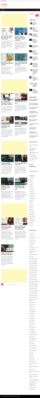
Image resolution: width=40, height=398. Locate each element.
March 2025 (31, 209)
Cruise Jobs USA (32, 238)
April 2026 (31, 186)
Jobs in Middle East (32, 332)
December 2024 (32, 214)
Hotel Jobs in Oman (32, 283)
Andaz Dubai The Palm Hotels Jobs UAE (33, 116)
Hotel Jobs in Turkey (33, 297)
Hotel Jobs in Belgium (33, 263)
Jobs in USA (31, 356)
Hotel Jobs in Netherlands (34, 281)
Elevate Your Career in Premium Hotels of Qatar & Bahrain (7, 63)
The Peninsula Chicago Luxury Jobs (20, 164)
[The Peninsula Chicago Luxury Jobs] (30, 45)
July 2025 (31, 202)
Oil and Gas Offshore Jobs (34, 379)
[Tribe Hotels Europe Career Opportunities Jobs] (30, 57)
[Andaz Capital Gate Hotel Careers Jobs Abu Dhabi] (30, 83)
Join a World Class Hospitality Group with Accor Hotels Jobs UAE (6, 103)
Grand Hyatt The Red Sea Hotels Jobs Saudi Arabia (33, 104)
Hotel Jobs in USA (32, 302)
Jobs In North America (33, 334)
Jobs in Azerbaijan (32, 311)
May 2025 (31, 205)
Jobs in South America (33, 349)
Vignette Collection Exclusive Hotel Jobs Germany (35, 91)
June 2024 (31, 225)
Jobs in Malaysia (32, 331)
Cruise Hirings (31, 233)
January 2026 (31, 191)
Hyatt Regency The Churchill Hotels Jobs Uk (33, 132)
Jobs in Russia (31, 343)
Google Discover (32, 249)
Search (37, 15)
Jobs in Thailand (32, 350)
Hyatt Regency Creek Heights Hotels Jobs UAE (33, 112)
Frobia (4, 4)
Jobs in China (31, 316)
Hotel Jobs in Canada (33, 265)
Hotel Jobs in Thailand (33, 295)
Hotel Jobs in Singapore (33, 292)
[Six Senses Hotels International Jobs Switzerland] (30, 28)
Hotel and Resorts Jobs (33, 254)
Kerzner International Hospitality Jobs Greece (7, 253)
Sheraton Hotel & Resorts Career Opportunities (33, 100)
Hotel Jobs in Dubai (32, 267)
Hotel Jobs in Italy (32, 276)
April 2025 (31, 207)
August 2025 (31, 200)
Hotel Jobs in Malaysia (33, 279)
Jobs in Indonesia (32, 323)
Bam (19, 396)
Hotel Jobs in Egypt (32, 268)
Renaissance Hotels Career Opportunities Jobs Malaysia (6, 227)
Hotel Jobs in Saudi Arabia (34, 290)
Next (14, 284)
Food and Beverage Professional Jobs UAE (6, 164)
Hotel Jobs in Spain (32, 293)
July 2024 (31, 223)
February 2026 (31, 189)
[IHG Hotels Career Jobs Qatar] (30, 22)
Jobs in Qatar (31, 341)
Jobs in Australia (32, 309)
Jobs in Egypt (31, 318)
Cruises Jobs (31, 244)
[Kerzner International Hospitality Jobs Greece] (30, 77)
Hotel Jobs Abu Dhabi (33, 258)
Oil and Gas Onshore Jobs (34, 381)
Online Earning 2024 (32, 387)
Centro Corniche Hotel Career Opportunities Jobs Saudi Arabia (20, 227)
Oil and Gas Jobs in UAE (33, 374)
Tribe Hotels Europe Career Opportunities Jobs (20, 188)
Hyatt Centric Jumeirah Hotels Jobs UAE (33, 120)
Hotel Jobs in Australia (33, 259)
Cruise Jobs (31, 235)
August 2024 (31, 222)
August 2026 (31, 178)
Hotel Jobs (31, 256)
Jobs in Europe (32, 320)
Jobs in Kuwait (32, 329)
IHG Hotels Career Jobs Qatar (35, 23)
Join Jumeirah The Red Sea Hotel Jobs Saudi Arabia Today (6, 37)
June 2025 (31, 204)
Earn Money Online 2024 (33, 247)
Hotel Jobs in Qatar (32, 288)
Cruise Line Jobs (32, 240)
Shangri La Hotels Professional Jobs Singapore (5, 188)
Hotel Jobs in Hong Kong (33, 270)
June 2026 (31, 182)
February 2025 (31, 211)
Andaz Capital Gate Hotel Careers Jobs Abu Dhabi (35, 85)
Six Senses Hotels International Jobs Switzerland (5, 126)
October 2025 (31, 196)
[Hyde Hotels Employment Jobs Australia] (30, 34)
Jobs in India (31, 322)
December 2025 (32, 193)
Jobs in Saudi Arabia (33, 345)
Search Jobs (31, 13)
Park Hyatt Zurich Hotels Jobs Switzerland (33, 108)
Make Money (31, 359)
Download (31, 246)
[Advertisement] (14, 20)
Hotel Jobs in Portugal (33, 286)
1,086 (11, 284)
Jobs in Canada (32, 315)
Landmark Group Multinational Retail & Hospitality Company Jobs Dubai (20, 38)
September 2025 (32, 198)
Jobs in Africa (31, 306)
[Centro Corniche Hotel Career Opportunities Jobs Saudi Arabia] (30, 69)
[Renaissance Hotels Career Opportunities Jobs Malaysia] (30, 63)
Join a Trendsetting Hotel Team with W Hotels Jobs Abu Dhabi (21, 63)
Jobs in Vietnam (32, 358)
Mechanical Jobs (32, 361)
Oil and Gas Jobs (32, 369)
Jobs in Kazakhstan (32, 327)
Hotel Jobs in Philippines (33, 284)
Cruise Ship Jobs (32, 242)
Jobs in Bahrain (32, 313)
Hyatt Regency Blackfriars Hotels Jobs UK (33, 136)
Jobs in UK (31, 354)
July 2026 (31, 180)
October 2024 (31, 218)
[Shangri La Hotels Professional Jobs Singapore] (30, 50)
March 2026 (31, 187)
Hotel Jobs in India (32, 272)
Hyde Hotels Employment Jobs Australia (21, 125)
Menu (4, 9)
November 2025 (32, 195)
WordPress (15, 396)
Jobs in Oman (31, 336)
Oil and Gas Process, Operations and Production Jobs (33, 384)
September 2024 (32, 220)
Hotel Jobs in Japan (32, 277)
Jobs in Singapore (32, 347)
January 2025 (31, 213)
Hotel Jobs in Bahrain (33, 261)
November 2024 (32, 216)
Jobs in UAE (31, 352)
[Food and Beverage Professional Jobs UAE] (30, 39)
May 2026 (31, 184)
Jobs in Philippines (32, 338)
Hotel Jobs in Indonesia (33, 274)
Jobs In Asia (31, 307)
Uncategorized (32, 389)
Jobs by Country (32, 304)
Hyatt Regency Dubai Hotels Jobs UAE (33, 128)
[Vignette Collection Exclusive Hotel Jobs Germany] (30, 89)
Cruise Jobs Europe (32, 237)
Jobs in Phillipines (32, 340)
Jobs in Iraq (31, 325)
